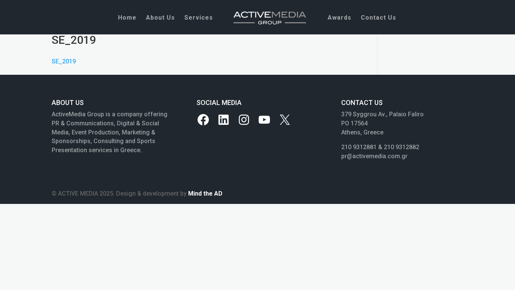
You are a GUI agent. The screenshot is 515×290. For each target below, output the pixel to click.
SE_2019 (64, 61)
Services (198, 18)
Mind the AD (205, 193)
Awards (339, 18)
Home (127, 18)
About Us (160, 18)
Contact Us (378, 18)
